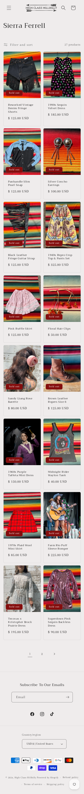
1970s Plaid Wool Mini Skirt (20, 547)
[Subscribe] (68, 697)
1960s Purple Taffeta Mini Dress (21, 473)
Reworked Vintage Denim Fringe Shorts (20, 108)
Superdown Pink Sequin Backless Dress (59, 622)
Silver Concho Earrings (57, 183)
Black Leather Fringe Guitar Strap (21, 256)
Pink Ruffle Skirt (20, 328)
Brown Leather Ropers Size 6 (58, 400)
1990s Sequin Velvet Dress (57, 106)
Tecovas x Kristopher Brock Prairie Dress (20, 622)
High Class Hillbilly (25, 777)
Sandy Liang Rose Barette (20, 400)
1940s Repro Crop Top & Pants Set (60, 256)
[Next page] (54, 654)
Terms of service (33, 784)
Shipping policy (56, 784)
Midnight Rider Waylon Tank (58, 473)
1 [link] (30, 653)
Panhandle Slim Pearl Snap (19, 183)
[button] (9, 8)
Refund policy (70, 777)
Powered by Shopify (47, 777)
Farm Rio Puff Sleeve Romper (58, 547)
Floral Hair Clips (59, 328)
